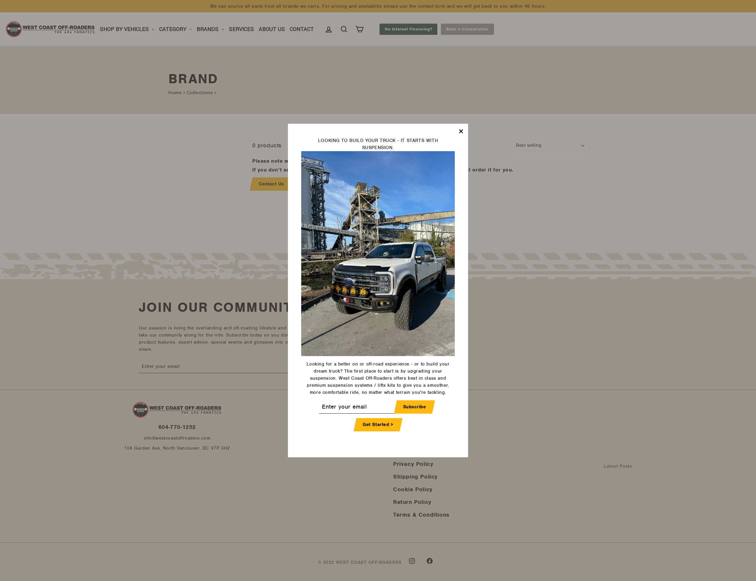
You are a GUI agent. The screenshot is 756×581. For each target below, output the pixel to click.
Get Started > (378, 424)
